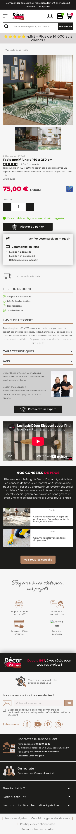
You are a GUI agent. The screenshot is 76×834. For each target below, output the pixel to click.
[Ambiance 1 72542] (26, 139)
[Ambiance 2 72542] (49, 139)
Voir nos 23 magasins (38, 6)
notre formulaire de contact (44, 752)
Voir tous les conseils (38, 559)
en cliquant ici (46, 773)
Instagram (59, 724)
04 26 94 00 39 (42, 744)
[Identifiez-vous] (50, 16)
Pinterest (48, 724)
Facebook (27, 724)
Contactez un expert (41, 409)
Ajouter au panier (31, 226)
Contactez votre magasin (31, 755)
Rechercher (65, 26)
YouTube (38, 724)
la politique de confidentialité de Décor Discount (39, 713)
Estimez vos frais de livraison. (29, 276)
